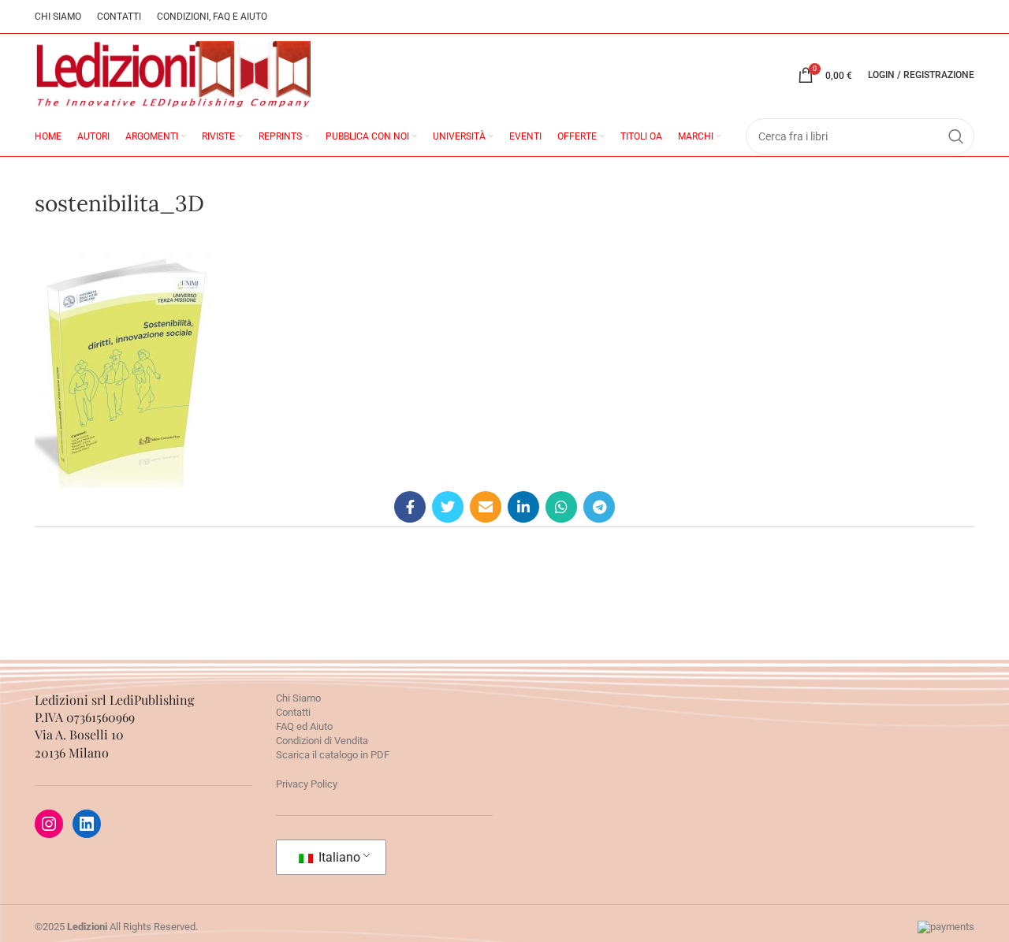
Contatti (293, 712)
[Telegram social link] (599, 507)
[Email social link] (485, 507)
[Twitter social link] (448, 507)
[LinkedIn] (87, 824)
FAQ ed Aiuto (304, 726)
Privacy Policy (306, 784)
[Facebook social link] (410, 507)
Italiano (337, 857)
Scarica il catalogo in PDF (332, 755)
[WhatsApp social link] (561, 507)
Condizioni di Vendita (322, 741)
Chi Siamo (298, 698)
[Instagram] (49, 824)
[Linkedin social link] (523, 507)
